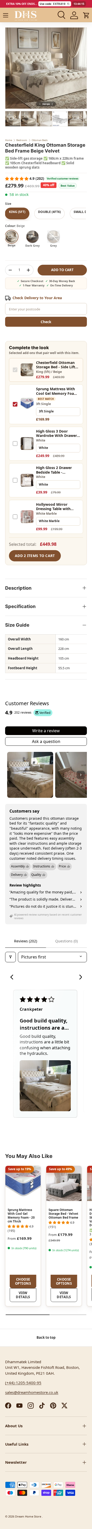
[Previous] (13, 977)
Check (46, 321)
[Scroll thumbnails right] (81, 775)
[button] (86, 15)
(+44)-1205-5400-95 (23, 1382)
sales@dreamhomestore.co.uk (31, 1392)
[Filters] (10, 957)
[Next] (79, 977)
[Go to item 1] (30, 775)
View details (23, 1295)
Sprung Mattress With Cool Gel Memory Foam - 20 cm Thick (58, 391)
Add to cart (62, 270)
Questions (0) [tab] (66, 941)
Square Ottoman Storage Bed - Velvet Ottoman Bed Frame (63, 1213)
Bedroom (21, 140)
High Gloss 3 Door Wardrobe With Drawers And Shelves (57, 433)
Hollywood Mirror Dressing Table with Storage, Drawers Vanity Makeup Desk (57, 506)
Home (8, 140)
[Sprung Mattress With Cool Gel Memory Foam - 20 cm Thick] (23, 1183)
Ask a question (46, 741)
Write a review (46, 731)
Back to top (46, 1337)
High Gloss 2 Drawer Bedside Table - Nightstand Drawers (54, 469)
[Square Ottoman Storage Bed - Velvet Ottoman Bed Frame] (64, 1183)
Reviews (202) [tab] (25, 941)
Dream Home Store (28, 1516)
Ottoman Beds (40, 140)
